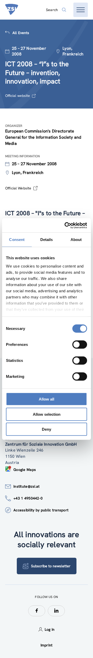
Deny (46, 429)
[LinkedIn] (56, 610)
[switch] (79, 344)
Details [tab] (46, 239)
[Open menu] (80, 10)
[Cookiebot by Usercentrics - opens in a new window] (65, 225)
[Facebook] (36, 610)
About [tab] (76, 239)
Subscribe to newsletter (51, 566)
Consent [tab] (17, 239)
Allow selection (46, 414)
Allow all (46, 399)
